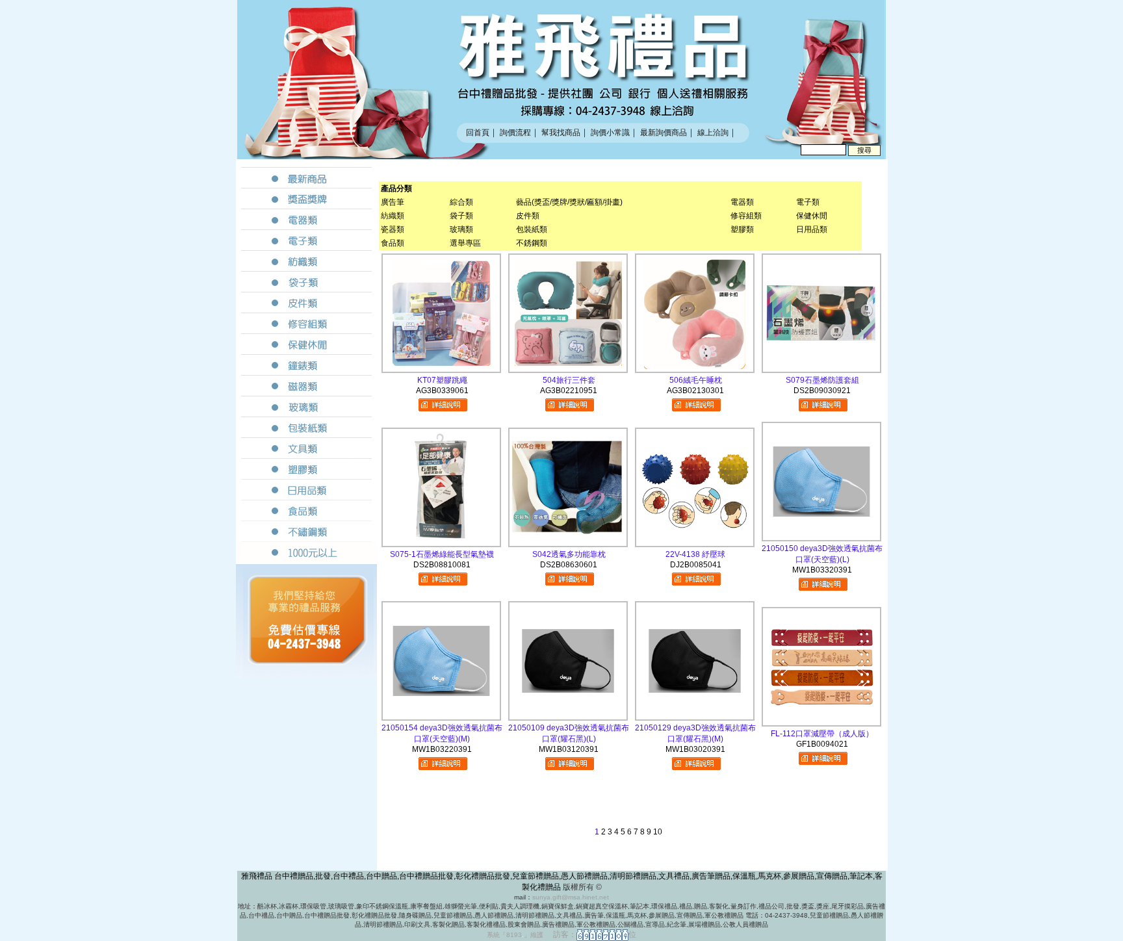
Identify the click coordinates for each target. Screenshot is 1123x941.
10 (657, 831)
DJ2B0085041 (695, 564)
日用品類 (811, 229)
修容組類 (746, 215)
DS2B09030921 (822, 390)
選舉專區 (465, 243)
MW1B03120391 (569, 749)
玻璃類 (461, 229)
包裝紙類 (531, 229)
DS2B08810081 (442, 564)
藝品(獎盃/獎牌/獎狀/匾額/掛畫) (569, 202)
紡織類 (392, 215)
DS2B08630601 (568, 564)
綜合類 (461, 202)
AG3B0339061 (442, 390)
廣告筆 (392, 202)
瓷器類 (392, 229)
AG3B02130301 (695, 390)
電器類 (742, 202)
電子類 (808, 202)
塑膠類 (742, 229)
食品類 (392, 243)
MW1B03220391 (442, 749)
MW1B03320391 (822, 569)
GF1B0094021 (822, 744)
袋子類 (461, 215)
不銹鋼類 (531, 243)
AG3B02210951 (568, 390)
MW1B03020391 (695, 749)
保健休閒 (811, 215)
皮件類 (527, 215)
